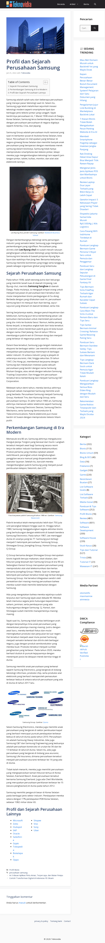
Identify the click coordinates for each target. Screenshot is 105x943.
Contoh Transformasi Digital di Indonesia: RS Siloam (31, 878)
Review (83, 518)
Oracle (16, 833)
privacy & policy (41, 921)
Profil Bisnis (14, 870)
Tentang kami (56, 921)
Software (84, 522)
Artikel (72, 4)
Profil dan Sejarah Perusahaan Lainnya (28, 92)
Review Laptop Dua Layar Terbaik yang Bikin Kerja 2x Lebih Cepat (87, 189)
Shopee (37, 820)
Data (82, 461)
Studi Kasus (86, 545)
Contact (67, 921)
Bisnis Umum (87, 452)
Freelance (85, 465)
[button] (95, 4)
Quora (45, 722)
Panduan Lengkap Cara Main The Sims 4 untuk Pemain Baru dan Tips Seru (89, 314)
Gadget (83, 470)
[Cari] (94, 28)
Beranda (61, 4)
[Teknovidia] (18, 4)
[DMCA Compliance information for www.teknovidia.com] (89, 632)
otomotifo (85, 592)
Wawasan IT (86, 566)
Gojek (16, 843)
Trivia (83, 557)
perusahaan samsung (18, 872)
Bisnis (83, 448)
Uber (36, 830)
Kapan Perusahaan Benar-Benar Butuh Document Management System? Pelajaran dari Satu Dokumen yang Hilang (89, 87)
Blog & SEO (85, 457)
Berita (86, 4)
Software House (88, 537)
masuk (22, 902)
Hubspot (17, 827)
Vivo (36, 823)
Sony (36, 827)
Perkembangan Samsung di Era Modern (28, 89)
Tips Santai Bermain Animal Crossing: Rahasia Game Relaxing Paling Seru (89, 331)
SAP (15, 830)
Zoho (15, 823)
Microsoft (18, 820)
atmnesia (84, 599)
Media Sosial (86, 501)
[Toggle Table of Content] (44, 82)
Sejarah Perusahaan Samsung (24, 86)
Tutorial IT (85, 561)
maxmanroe (86, 596)
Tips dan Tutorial (89, 549)
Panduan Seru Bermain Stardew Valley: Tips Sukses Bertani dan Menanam (88, 349)
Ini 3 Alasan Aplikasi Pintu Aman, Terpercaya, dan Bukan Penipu (36, 875)
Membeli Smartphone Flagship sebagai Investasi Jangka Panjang (88, 143)
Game (83, 474)
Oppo (16, 859)
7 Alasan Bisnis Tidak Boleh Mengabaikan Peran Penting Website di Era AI (88, 125)
